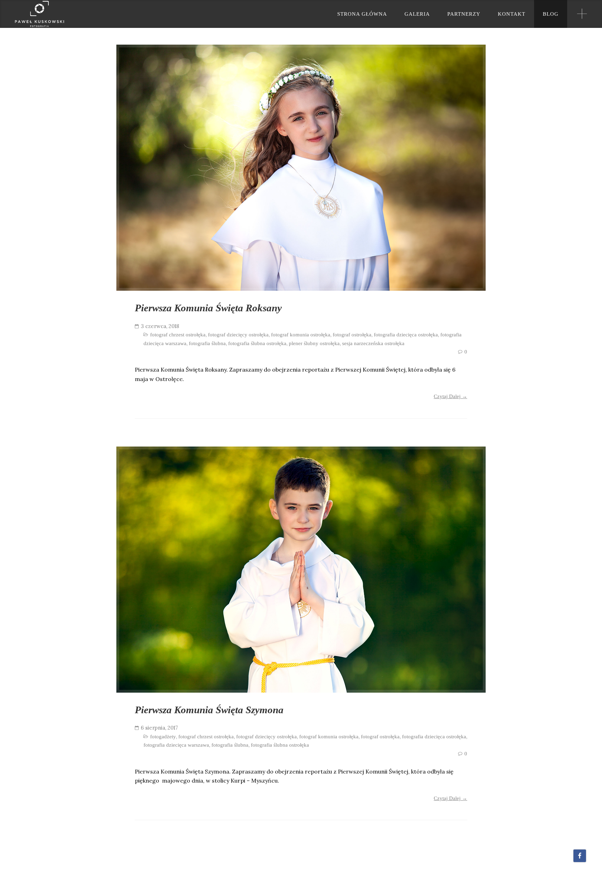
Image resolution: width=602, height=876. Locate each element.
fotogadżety (163, 736)
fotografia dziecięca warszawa (176, 745)
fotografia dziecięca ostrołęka (406, 334)
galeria (417, 14)
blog (550, 14)
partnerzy (463, 14)
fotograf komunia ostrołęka (300, 334)
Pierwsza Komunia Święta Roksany (208, 307)
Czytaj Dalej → (450, 396)
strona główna (362, 14)
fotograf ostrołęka (352, 334)
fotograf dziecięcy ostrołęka (238, 334)
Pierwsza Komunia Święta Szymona (209, 709)
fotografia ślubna (207, 343)
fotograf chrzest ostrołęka (178, 334)
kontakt (511, 14)
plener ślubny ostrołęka (314, 343)
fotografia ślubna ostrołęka (257, 343)
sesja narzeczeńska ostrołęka (373, 343)
